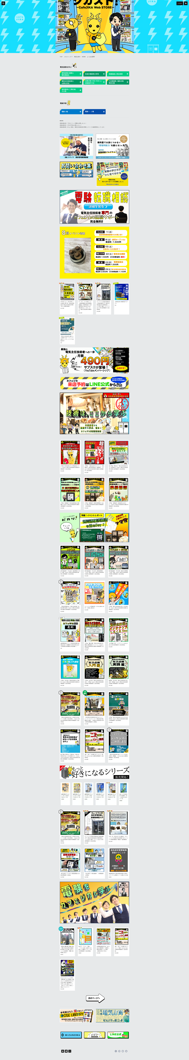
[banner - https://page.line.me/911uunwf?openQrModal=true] (94, 383)
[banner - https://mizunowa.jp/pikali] (94, 1035)
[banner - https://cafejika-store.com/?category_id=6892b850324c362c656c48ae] (118, 82)
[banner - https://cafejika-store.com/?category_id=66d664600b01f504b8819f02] (94, 794)
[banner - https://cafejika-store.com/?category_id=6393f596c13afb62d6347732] (94, 902)
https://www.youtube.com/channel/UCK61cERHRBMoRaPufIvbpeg (123, 1051)
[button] (179, 3)
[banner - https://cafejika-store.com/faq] (76, 169)
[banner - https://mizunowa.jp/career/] (94, 207)
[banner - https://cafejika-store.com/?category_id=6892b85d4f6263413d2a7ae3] (71, 90)
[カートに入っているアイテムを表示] (186, 3)
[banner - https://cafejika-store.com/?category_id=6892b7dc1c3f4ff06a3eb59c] (71, 73)
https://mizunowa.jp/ (126, 1051)
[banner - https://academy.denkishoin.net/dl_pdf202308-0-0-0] (76, 1015)
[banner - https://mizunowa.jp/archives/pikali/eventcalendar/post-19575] (94, 253)
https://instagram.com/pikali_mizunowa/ (119, 1051)
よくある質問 (91, 56)
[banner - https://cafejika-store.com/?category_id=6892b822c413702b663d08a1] (71, 82)
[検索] (3, 3)
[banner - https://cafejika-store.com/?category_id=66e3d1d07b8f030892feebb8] (94, 413)
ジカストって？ (68, 56)
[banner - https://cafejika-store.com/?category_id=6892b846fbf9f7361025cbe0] (94, 82)
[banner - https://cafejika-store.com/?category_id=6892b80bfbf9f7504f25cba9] (94, 73)
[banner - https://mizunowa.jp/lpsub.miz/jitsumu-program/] (112, 146)
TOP (61, 56)
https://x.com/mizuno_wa (116, 1051)
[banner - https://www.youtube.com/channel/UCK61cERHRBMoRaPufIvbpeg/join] (94, 360)
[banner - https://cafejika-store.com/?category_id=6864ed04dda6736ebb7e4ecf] (71, 111)
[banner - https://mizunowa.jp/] (71, 1035)
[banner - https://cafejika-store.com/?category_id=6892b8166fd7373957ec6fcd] (118, 73)
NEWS (84, 56)
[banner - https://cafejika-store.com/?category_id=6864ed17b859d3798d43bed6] (94, 111)
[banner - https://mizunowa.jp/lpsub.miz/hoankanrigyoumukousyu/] (76, 146)
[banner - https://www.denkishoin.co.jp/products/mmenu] (112, 1015)
